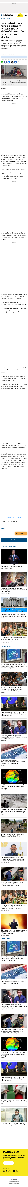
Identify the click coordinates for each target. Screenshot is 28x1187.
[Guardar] (19, 62)
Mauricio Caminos (5, 642)
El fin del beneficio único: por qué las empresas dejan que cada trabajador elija (13, 1124)
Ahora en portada (6, 646)
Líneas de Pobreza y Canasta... (14, 517)
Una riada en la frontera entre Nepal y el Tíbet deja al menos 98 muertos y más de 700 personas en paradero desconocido (14, 811)
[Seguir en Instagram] (11, 1171)
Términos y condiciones (14, 1183)
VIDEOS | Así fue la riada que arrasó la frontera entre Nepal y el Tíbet (12, 835)
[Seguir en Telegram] (8, 1171)
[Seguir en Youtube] (14, 1171)
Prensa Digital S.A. (14, 1179)
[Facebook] (5, 62)
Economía (3, 528)
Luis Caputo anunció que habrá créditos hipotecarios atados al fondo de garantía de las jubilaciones (13, 713)
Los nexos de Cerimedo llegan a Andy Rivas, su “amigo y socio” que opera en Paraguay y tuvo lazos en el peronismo (13, 859)
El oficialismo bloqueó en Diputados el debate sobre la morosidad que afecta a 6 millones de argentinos (14, 666)
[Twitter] (12, 62)
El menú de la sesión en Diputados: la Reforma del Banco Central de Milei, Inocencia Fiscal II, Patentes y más (12, 689)
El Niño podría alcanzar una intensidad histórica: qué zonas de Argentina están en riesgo (13, 786)
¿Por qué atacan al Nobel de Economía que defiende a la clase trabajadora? (13, 565)
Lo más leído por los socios (8, 546)
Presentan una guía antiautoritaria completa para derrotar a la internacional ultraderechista (14, 589)
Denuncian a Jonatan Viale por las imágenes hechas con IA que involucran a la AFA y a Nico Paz (14, 737)
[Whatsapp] (2, 62)
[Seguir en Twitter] (4, 1171)
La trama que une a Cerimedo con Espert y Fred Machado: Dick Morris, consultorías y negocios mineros (14, 639)
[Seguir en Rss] (17, 1171)
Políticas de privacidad (14, 1181)
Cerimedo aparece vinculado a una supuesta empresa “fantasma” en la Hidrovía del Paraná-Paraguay (12, 883)
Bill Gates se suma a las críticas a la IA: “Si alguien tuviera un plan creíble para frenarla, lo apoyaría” (14, 931)
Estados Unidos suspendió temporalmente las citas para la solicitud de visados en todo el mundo (13, 761)
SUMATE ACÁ (8, 1163)
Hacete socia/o (20, 15)
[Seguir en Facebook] (6, 1171)
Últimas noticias (5, 938)
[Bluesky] (8, 62)
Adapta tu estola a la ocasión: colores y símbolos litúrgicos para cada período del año (14, 1101)
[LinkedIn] (15, 62)
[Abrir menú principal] (26, 15)
